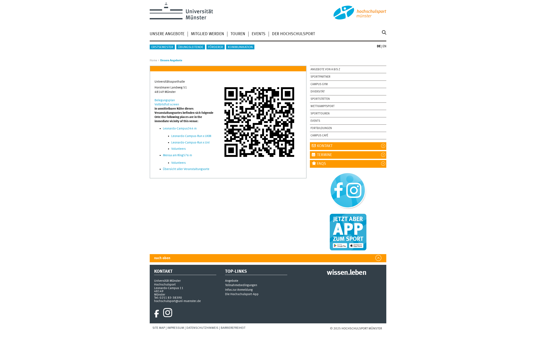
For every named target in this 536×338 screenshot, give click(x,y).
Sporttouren (320, 113)
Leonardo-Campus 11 (168, 288)
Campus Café (319, 135)
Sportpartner (320, 76)
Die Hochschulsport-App (242, 294)
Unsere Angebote (167, 34)
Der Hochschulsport (293, 34)
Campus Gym (319, 84)
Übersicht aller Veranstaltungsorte (186, 169)
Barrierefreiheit (233, 328)
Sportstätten (320, 98)
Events (258, 34)
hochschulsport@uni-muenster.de (177, 301)
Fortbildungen (321, 128)
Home (153, 60)
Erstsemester (162, 47)
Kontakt (324, 146)
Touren (238, 34)
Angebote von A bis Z (325, 69)
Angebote (231, 281)
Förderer (215, 47)
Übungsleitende (190, 47)
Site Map (158, 328)
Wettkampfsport (323, 106)
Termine (324, 155)
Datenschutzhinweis (202, 328)
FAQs (321, 164)
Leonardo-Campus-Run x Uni (190, 142)
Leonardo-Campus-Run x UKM (191, 136)
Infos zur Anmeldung (239, 290)
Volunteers (178, 149)
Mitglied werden (207, 34)
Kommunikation (240, 47)
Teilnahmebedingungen (241, 285)
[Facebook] (156, 314)
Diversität (318, 91)
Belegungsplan (165, 100)
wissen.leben (346, 273)
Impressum (175, 328)
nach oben (162, 258)
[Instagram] (167, 314)
